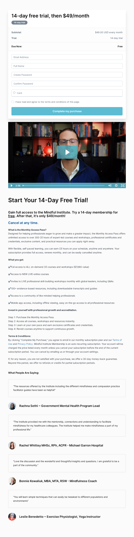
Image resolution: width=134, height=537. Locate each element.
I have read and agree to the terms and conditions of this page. (47, 102)
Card (19, 93)
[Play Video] (11, 185)
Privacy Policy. (25, 343)
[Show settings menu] (116, 185)
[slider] (64, 185)
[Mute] (109, 185)
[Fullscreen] (122, 185)
